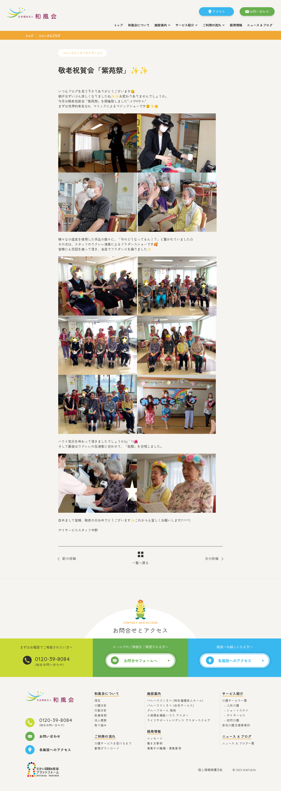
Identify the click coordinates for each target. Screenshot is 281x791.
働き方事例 (155, 743)
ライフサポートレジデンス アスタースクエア (178, 720)
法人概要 (100, 720)
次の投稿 (212, 558)
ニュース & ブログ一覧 (238, 743)
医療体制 (100, 715)
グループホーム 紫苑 (161, 710)
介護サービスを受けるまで (113, 743)
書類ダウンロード (106, 748)
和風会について (139, 25)
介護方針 (100, 705)
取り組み (100, 725)
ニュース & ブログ (259, 25)
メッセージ (155, 738)
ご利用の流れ (105, 736)
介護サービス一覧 (234, 700)
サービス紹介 (232, 693)
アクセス (218, 11)
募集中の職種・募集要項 (164, 748)
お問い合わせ (259, 11)
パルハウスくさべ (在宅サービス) (170, 705)
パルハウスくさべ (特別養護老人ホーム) (175, 700)
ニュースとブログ (49, 35)
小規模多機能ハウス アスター (168, 715)
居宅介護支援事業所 (236, 725)
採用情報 (236, 25)
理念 (97, 700)
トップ (118, 25)
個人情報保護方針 (210, 770)
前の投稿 (69, 558)
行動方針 (100, 710)
